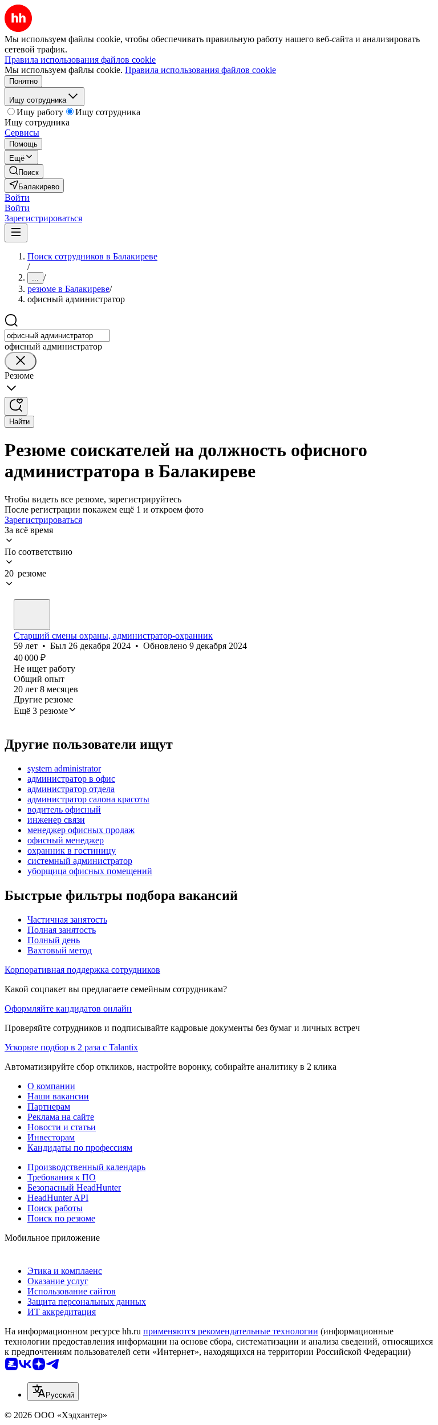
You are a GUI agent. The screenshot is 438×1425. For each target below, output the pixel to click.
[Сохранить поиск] (16, 406)
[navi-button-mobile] (16, 233)
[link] (24, 171)
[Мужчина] (32, 614)
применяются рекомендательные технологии (230, 1331)
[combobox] (57, 336)
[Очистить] (20, 361)
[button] (17, 197)
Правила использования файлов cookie (200, 70)
